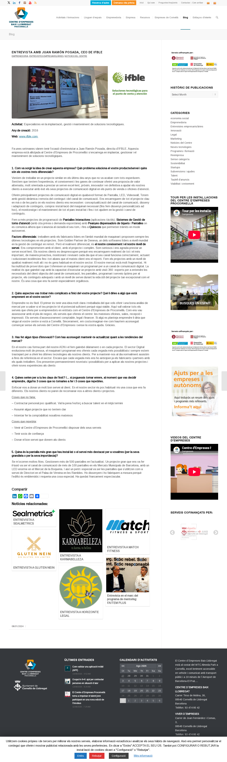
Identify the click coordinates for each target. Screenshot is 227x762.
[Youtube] (30, 2)
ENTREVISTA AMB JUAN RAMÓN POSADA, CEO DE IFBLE (57, 52)
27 (123, 675)
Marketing (176, 138)
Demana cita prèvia (124, 2)
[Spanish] (214, 3)
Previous (171, 531)
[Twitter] (8, 2)
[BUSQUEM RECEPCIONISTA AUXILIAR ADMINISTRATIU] (224, 381)
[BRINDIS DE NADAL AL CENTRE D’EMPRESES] (2, 381)
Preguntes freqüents (168, 3)
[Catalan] (208, 3)
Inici (142, 3)
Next (215, 531)
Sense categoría (180, 159)
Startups (175, 167)
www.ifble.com (28, 136)
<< (122, 666)
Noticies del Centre (76, 56)
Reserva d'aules (100, 2)
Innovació (176, 130)
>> (159, 666)
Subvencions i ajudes (183, 171)
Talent (174, 175)
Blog (12, 34)
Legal (174, 134)
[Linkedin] (14, 2)
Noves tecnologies (181, 147)
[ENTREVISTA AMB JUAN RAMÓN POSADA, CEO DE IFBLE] (81, 92)
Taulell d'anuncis (180, 179)
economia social (180, 118)
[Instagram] (24, 2)
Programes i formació (182, 151)
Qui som (151, 3)
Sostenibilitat (178, 163)
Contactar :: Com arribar (192, 3)
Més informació (143, 755)
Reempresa (177, 155)
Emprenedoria (20, 56)
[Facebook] (19, 2)
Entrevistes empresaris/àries (46, 56)
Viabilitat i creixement (182, 183)
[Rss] (35, 2)
